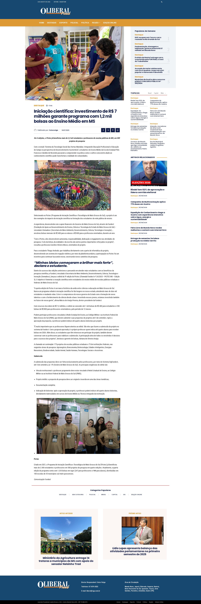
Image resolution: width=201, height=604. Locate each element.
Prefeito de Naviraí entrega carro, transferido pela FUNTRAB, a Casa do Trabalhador (149, 59)
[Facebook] (103, 130)
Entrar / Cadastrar (60, 2)
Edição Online (110, 22)
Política (85, 22)
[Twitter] (108, 130)
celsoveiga (53, 130)
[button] (161, 2)
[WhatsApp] (118, 130)
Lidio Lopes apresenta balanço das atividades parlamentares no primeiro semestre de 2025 (135, 551)
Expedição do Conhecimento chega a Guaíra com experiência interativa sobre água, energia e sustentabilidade (139, 115)
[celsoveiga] (36, 130)
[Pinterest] (113, 130)
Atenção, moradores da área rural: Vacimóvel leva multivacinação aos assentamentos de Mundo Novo (158, 130)
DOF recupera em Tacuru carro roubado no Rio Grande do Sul (148, 38)
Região (95, 22)
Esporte (63, 22)
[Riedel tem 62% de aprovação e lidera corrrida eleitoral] (149, 173)
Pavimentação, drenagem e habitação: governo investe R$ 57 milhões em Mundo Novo (149, 48)
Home (41, 22)
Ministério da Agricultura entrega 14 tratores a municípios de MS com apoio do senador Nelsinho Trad (66, 561)
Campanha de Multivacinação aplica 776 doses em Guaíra (158, 102)
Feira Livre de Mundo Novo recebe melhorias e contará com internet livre (158, 113)
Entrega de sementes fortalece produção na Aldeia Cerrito (139, 128)
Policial (74, 22)
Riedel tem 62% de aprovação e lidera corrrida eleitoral (138, 102)
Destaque (51, 22)
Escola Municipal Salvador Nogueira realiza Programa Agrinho (157, 144)
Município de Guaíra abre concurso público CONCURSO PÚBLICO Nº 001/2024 (150, 81)
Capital (156, 93)
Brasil (149, 93)
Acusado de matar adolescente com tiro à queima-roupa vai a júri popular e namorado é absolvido (149, 70)
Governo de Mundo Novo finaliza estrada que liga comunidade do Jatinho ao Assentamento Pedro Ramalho (139, 146)
